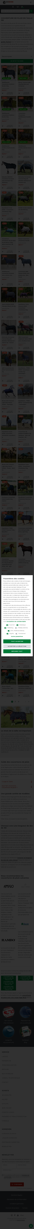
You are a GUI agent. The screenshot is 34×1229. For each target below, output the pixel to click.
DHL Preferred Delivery (17, 630)
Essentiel (12, 625)
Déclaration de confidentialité (16, 621)
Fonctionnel (22, 633)
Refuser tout (17, 651)
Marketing (10, 628)
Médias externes (23, 628)
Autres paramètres (17, 636)
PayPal (12, 633)
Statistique (22, 625)
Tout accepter (17, 641)
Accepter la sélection (17, 646)
